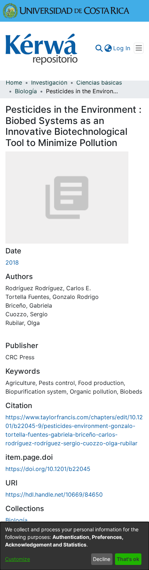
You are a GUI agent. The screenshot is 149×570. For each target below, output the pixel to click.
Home (14, 82)
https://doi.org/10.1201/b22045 (47, 468)
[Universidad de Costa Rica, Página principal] (66, 10)
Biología (26, 91)
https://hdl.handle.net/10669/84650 (54, 494)
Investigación (49, 82)
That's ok (128, 559)
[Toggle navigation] (139, 48)
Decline (101, 559)
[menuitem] (107, 48)
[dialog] (74, 546)
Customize (17, 559)
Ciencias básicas (99, 82)
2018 (12, 262)
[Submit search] (98, 48)
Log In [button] (122, 48)
